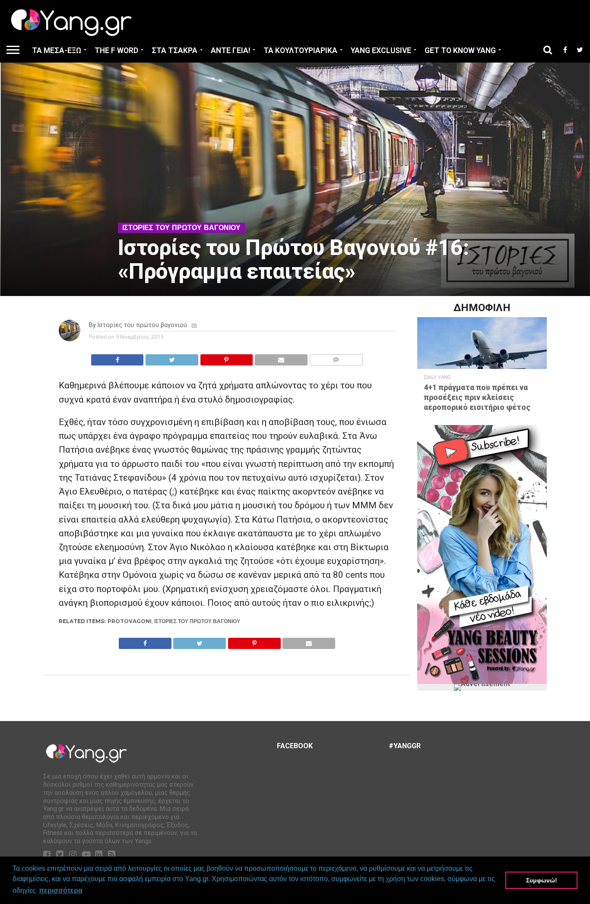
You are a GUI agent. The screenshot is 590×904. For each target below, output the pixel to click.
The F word (116, 50)
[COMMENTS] (336, 357)
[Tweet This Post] (171, 357)
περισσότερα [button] (60, 890)
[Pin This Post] (226, 357)
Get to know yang (460, 50)
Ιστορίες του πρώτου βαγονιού (142, 325)
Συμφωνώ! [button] (541, 880)
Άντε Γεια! (230, 50)
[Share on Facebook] (117, 357)
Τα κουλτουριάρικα (300, 50)
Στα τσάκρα (174, 50)
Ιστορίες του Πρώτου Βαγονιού (197, 621)
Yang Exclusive (381, 50)
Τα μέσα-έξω (56, 50)
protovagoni (130, 621)
